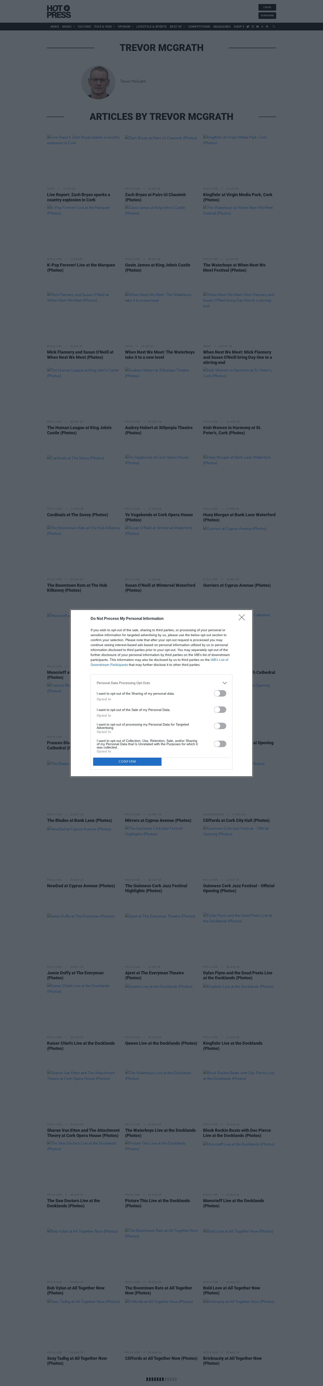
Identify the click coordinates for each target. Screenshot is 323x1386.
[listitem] (161, 682)
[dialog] (161, 693)
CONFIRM (127, 761)
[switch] (220, 693)
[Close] (243, 618)
